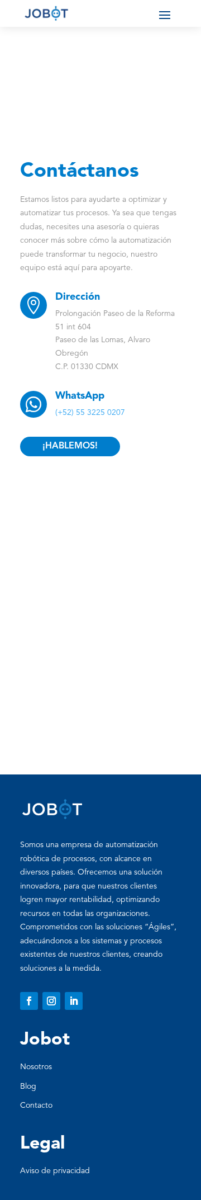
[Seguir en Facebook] (29, 1001)
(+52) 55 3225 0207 (90, 413)
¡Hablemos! (70, 446)
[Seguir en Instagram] (51, 1001)
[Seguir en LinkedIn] (74, 1001)
